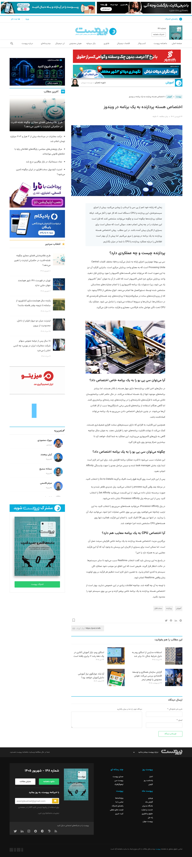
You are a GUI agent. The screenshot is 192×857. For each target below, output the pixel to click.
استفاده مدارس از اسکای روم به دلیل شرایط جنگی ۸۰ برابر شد (147, 654)
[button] (12, 43)
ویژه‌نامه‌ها (119, 798)
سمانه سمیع (45, 469)
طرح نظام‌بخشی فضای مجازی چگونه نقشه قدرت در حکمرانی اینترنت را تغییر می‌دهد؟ (32, 260)
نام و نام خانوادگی (175, 709)
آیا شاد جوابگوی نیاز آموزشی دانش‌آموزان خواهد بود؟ (91, 676)
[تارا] (37, 194)
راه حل (150, 817)
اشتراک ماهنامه (158, 34)
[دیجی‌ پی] (144, 8)
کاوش (150, 784)
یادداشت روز (148, 780)
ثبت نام (14, 19)
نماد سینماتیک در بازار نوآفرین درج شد (44, 162)
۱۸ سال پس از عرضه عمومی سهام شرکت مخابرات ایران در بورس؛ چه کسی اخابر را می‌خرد (32, 346)
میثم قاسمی (46, 483)
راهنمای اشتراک (171, 19)
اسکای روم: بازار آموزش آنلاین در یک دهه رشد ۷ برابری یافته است (89, 654)
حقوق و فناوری (147, 813)
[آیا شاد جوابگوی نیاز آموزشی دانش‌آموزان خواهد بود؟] (116, 685)
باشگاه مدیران (147, 805)
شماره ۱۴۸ (162, 28)
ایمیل (180, 720)
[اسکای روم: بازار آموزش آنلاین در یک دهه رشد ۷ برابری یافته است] (116, 664)
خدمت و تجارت (147, 809)
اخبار (151, 776)
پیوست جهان (148, 821)
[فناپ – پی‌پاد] (37, 224)
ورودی (150, 798)
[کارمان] (37, 410)
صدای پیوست (118, 776)
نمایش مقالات (25, 781)
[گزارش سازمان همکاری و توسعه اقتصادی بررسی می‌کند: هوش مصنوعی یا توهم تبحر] (173, 685)
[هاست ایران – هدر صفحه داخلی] (127, 71)
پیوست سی (118, 780)
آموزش (170, 82)
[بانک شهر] (127, 56)
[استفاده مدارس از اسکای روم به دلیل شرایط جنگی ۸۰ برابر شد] (173, 664)
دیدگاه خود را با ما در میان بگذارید (129, 709)
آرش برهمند (46, 455)
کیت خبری (119, 813)
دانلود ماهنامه (48, 781)
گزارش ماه (149, 802)
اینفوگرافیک (118, 784)
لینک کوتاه (80, 628)
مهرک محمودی (45, 440)
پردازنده (169, 608)
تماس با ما (119, 802)
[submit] (55, 801)
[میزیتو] (37, 380)
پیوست (178, 96)
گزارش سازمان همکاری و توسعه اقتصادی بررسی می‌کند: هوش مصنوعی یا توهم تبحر (147, 676)
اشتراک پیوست (37, 584)
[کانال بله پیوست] (48, 8)
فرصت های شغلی (116, 809)
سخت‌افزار (158, 608)
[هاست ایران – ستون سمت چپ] (37, 72)
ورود (27, 19)
